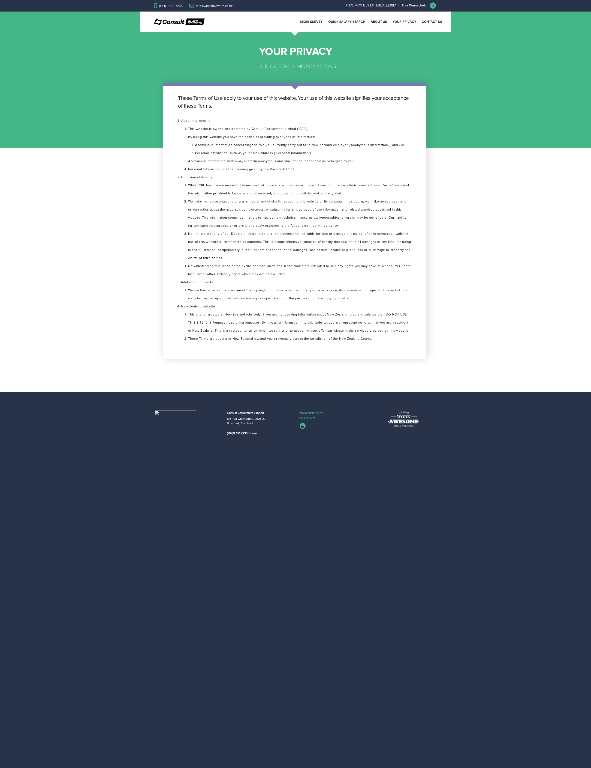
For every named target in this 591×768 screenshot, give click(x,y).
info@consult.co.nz (311, 413)
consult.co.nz (307, 418)
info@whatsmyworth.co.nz (214, 6)
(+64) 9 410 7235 (171, 6)
